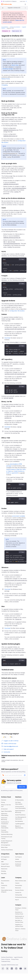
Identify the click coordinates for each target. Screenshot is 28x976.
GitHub (17, 859)
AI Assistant (4, 808)
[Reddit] (25, 968)
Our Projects (18, 857)
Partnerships (18, 885)
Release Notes (5, 79)
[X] (7, 968)
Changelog (4, 85)
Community (4, 885)
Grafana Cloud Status (7, 849)
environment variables (18, 516)
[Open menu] (25, 4)
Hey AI (17, 899)
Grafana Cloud (15, 947)
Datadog (3, 871)
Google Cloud (4, 864)
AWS (2, 861)
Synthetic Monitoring (6, 834)
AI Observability (19, 800)
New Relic (3, 873)
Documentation (4, 27)
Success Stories (19, 890)
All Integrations (5, 857)
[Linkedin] (11, 968)
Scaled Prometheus (20, 814)
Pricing (3, 802)
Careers (17, 883)
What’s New (15, 65)
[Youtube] (20, 968)
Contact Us (18, 892)
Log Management (19, 823)
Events (3, 887)
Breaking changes (8, 68)
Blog (2, 883)
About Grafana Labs (20, 880)
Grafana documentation (15, 27)
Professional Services (21, 897)
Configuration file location (16, 311)
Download (7, 338)
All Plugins (4, 859)
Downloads (18, 861)
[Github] (16, 968)
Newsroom (18, 887)
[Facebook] (2, 968)
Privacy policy (19, 790)
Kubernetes (4, 868)
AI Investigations (5, 845)
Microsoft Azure (5, 866)
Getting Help (18, 895)
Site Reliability (19, 821)
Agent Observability (6, 811)
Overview (3, 800)
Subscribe (22, 787)
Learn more (22, 1)
